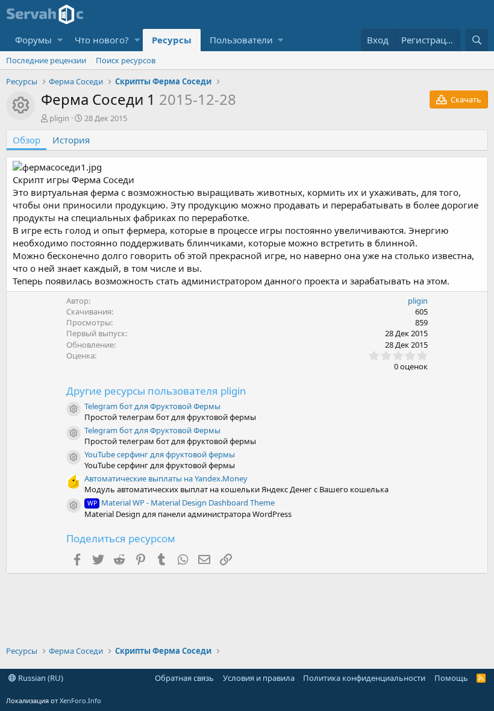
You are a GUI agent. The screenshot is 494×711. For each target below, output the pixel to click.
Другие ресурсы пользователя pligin (156, 391)
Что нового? (102, 40)
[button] (60, 40)
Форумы (33, 40)
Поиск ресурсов (125, 60)
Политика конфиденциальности (364, 677)
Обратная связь (184, 677)
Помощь (451, 677)
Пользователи (241, 40)
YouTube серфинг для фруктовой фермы (159, 454)
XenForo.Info (80, 700)
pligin (59, 118)
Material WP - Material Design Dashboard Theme (181, 502)
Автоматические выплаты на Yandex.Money (166, 478)
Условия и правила (259, 677)
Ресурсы (172, 40)
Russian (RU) (39, 677)
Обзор (26, 140)
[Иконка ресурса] (73, 409)
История (71, 140)
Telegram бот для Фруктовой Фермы (152, 406)
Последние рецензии (46, 60)
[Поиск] (476, 40)
